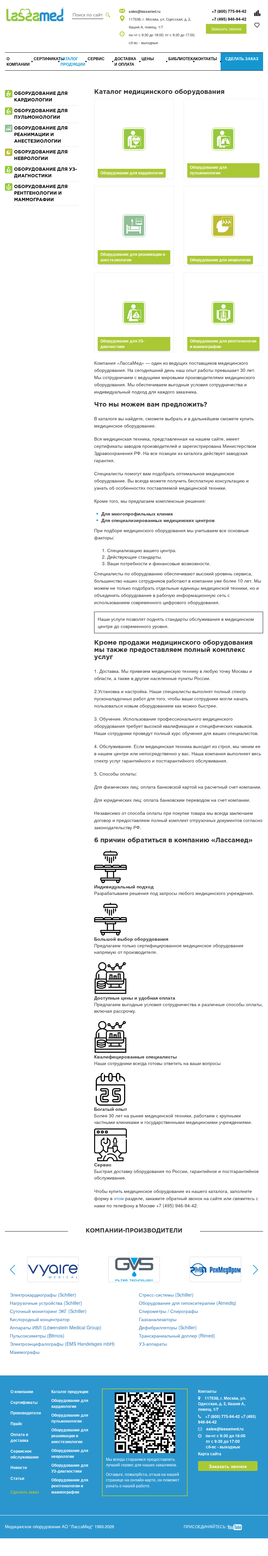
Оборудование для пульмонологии (69, 1418)
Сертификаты (24, 1402)
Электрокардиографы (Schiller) (43, 1294)
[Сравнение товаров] (257, 13)
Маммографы (25, 1352)
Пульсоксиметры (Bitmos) (37, 1335)
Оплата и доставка (19, 1437)
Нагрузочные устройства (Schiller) (46, 1303)
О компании (21, 1391)
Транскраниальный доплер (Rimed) (177, 1335)
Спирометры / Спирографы (168, 1311)
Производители (25, 1413)
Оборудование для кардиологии (69, 1403)
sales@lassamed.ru (144, 11)
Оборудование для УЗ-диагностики (69, 1468)
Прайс (16, 1423)
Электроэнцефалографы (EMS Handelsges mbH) (62, 1343)
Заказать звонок (226, 28)
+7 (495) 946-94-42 (229, 19)
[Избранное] (257, 25)
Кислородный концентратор (40, 1319)
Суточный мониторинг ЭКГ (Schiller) (48, 1311)
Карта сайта (209, 1454)
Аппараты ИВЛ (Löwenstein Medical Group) (55, 1327)
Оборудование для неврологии (69, 1453)
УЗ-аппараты (153, 1343)
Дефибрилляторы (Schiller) (168, 1327)
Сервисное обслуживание (24, 1454)
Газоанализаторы (157, 1319)
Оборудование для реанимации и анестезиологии (69, 1435)
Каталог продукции (69, 1391)
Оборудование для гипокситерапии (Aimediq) (187, 1303)
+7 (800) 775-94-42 (229, 11)
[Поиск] (107, 14)
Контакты (207, 1391)
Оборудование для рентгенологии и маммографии (69, 1486)
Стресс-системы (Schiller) (166, 1294)
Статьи (17, 1478)
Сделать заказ (24, 1492)
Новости (18, 1467)
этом (119, 1198)
